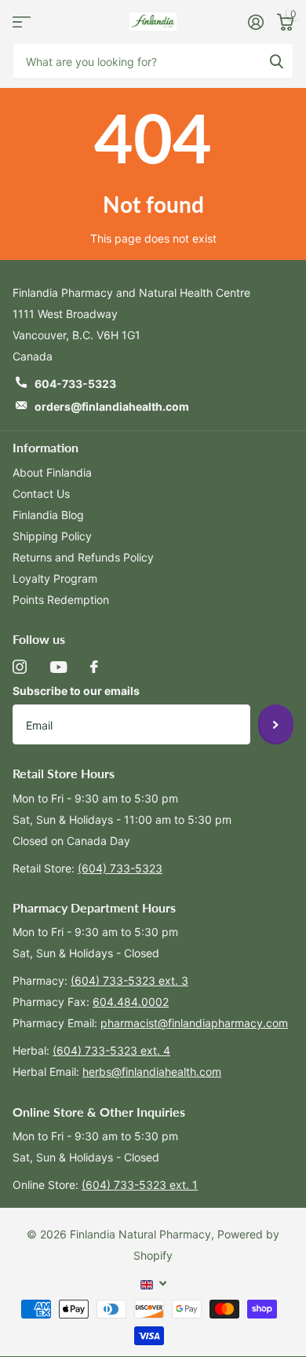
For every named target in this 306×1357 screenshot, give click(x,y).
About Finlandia (52, 472)
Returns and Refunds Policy (83, 557)
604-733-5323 (75, 383)
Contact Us (41, 493)
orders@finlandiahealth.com (112, 406)
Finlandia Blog (48, 514)
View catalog (22, 21)
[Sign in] (255, 22)
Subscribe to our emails (76, 690)
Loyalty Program (55, 578)
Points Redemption (61, 599)
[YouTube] (58, 667)
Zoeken (276, 61)
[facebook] (94, 666)
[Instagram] (20, 667)
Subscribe (275, 724)
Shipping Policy (52, 536)
